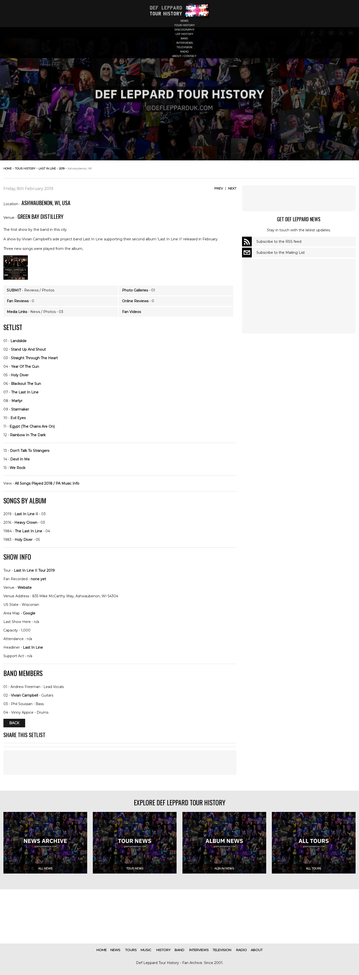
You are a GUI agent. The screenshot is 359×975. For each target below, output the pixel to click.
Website (25, 587)
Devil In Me (20, 459)
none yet (38, 579)
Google (29, 613)
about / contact (184, 56)
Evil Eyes (18, 418)
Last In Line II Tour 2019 (34, 570)
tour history (184, 25)
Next (232, 188)
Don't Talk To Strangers (29, 450)
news (184, 20)
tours (131, 950)
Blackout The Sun (26, 383)
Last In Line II (26, 514)
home (7, 168)
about (257, 950)
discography (184, 29)
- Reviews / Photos (30, 290)
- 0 (20, 301)
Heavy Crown (25, 522)
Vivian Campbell (24, 695)
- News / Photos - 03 (35, 312)
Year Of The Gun (25, 366)
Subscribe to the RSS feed (278, 241)
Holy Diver (20, 375)
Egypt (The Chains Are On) (32, 426)
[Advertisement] (299, 198)
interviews (184, 42)
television (184, 47)
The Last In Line (25, 392)
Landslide (19, 341)
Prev (218, 188)
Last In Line (33, 647)
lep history (184, 34)
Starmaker (20, 409)
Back (14, 723)
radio (184, 51)
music (146, 950)
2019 (61, 168)
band (184, 38)
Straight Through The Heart (34, 358)
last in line (47, 168)
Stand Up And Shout (28, 349)
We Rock (17, 467)
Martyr (16, 401)
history (163, 950)
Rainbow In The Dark (28, 435)
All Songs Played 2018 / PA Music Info (47, 483)
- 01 (138, 290)
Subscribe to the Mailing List (280, 252)
